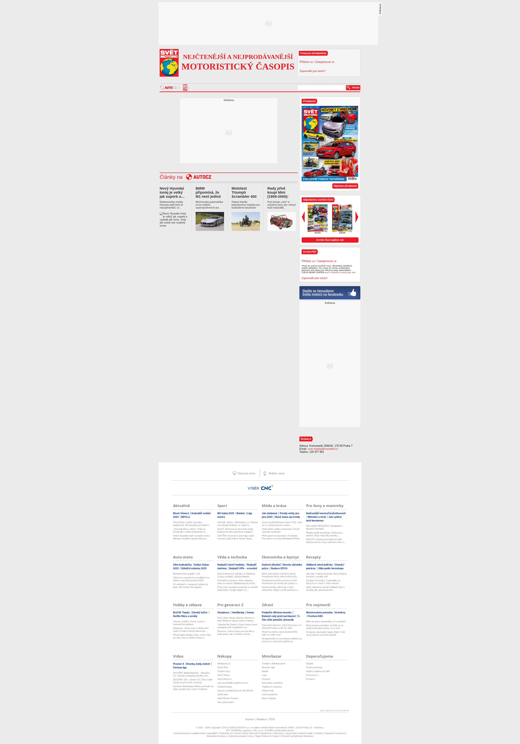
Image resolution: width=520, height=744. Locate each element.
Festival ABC (315, 616)
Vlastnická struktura (216, 736)
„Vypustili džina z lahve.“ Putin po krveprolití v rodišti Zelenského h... (190, 530)
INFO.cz (185, 517)
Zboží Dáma (223, 675)
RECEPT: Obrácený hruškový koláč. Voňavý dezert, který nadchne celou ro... (326, 540)
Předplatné (309, 101)
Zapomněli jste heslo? (312, 71)
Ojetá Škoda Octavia (227, 698)
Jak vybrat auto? (225, 702)
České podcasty (314, 667)
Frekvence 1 (312, 675)
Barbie (265, 671)
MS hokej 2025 (226, 513)
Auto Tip (185, 87)
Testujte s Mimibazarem (273, 663)
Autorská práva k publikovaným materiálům (196, 733)
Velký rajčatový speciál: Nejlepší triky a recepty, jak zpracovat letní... (325, 588)
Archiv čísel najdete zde (330, 240)
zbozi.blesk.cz (224, 679)
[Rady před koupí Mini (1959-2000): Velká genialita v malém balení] (281, 221)
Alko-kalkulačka (182, 564)
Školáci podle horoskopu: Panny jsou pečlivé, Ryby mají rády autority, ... (324, 534)
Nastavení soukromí (335, 733)
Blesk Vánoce (181, 513)
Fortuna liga (180, 667)
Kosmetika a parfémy (272, 683)
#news (250, 612)
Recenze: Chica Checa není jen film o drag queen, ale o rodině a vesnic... (235, 632)
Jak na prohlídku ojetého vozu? (232, 683)
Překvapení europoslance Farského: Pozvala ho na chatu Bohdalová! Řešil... (281, 537)
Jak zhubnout (270, 513)
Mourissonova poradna (319, 612)
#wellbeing (238, 612)
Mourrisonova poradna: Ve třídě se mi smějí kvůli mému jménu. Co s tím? (324, 626)
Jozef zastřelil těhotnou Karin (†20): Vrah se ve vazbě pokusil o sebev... (282, 523)
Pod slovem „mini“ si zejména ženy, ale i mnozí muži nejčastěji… (281, 205)
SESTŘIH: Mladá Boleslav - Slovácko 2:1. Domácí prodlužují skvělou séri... (191, 674)
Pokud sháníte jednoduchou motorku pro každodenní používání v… (246, 205)
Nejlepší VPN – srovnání (243, 568)
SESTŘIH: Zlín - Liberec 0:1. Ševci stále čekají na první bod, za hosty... (192, 681)
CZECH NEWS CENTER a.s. (235, 727)
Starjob (309, 663)
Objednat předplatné (345, 186)
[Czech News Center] (267, 487)
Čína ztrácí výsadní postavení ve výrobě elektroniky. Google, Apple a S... (237, 588)
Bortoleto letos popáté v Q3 (186, 573)
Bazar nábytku (269, 698)
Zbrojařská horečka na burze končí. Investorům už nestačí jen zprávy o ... (280, 581)
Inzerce (249, 719)
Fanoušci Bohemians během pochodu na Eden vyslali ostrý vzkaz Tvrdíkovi (193, 687)
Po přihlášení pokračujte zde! (342, 272)
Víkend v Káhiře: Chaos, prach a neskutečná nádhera (189, 623)
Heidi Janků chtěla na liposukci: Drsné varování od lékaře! (280, 530)
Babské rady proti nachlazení (279, 616)
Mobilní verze (276, 473)
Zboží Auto (222, 694)
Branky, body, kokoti (198, 664)
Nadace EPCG (279, 568)
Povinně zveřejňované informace (297, 736)
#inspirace (223, 612)
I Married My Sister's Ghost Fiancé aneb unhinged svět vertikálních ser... (237, 626)
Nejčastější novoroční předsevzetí (326, 513)
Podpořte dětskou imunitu (277, 612)
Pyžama (266, 679)
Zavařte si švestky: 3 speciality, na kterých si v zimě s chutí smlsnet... (323, 581)
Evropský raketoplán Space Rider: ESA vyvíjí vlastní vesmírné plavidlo (325, 633)
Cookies (319, 733)
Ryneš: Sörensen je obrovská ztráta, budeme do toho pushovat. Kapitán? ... (236, 530)
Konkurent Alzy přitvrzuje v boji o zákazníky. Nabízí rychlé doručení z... (280, 588)
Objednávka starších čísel (318, 199)
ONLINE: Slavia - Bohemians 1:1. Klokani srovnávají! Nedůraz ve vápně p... (237, 523)
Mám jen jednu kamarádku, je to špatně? (326, 621)
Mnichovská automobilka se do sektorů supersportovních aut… (209, 205)
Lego (264, 675)
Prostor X (179, 664)
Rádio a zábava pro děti (317, 671)
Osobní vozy (223, 671)
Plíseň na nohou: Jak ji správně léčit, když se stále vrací (280, 633)
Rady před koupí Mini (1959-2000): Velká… (277, 194)
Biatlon (241, 513)
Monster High (268, 667)
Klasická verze (246, 473)
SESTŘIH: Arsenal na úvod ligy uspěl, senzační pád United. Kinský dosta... (235, 537)
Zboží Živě (222, 667)
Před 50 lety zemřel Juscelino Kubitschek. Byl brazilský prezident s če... (191, 524)
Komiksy (340, 612)
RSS (272, 719)
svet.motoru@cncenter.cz (323, 448)
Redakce (262, 719)
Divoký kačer (200, 612)
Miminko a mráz (317, 517)
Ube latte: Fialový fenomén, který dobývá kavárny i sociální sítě (326, 575)
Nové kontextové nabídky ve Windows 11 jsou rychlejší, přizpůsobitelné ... (236, 575)
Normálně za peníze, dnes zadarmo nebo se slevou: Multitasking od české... (237, 581)
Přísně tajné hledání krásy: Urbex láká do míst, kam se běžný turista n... (192, 636)
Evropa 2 (310, 679)
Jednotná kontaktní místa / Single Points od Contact (253, 736)
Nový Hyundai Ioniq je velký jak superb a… (172, 192)
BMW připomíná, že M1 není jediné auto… (208, 194)
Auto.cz (170, 87)
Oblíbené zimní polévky (319, 564)
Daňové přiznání (271, 564)
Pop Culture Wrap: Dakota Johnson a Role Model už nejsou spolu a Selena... (236, 619)
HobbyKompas (224, 686)
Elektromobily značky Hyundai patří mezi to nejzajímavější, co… (171, 205)
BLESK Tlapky (181, 612)
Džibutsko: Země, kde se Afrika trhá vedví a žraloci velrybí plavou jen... (190, 629)
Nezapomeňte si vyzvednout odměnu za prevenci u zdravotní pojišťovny (282, 640)
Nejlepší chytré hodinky (231, 564)
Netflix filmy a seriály (185, 616)
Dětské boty (268, 690)
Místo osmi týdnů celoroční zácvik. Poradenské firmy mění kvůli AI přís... (280, 575)
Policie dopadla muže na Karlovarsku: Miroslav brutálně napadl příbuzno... (191, 537)
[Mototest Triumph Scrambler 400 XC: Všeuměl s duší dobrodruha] (246, 221)
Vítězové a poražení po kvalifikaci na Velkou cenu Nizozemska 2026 (191, 579)
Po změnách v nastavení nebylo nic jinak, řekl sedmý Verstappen (190, 585)
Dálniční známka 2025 (194, 568)
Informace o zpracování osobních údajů (293, 733)
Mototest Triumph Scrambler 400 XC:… (244, 194)
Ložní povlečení (269, 694)
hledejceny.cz (224, 663)
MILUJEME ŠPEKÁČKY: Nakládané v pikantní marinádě (324, 527)
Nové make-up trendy (287, 517)
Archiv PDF (309, 251)
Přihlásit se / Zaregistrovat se (317, 61)
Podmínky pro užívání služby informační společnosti (245, 733)
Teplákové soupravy (272, 686)
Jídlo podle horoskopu (330, 568)
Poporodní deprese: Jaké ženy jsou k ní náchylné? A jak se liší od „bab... (281, 626)
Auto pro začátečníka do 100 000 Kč (235, 690)
